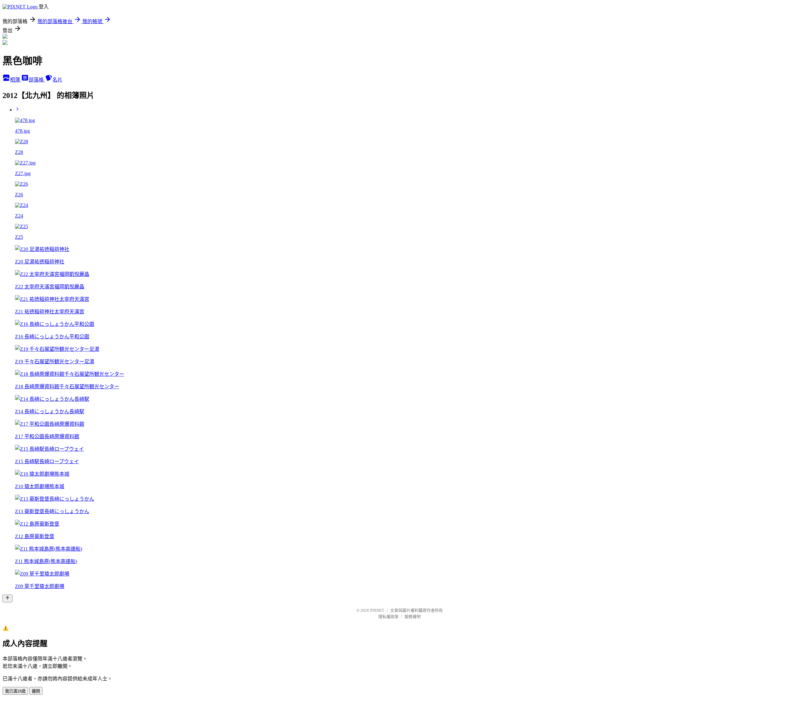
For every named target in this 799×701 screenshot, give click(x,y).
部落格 (37, 79)
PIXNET (377, 610)
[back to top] (7, 598)
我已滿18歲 (15, 691)
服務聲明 (412, 616)
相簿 (15, 79)
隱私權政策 (388, 616)
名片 (57, 79)
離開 (36, 691)
